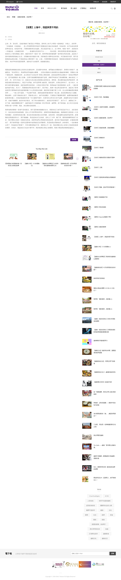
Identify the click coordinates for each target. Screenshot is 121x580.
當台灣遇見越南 (98, 435)
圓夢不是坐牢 (90, 510)
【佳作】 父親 (98, 167)
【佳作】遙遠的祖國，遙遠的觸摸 (104, 128)
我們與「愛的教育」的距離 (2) (103, 309)
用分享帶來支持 (95, 529)
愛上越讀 (74, 8)
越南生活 (105, 538)
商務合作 (96, 1)
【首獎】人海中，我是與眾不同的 (104, 237)
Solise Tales (99, 57)
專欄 (35, 8)
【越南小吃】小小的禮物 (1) (102, 246)
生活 (94, 515)
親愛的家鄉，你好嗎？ (25, 17)
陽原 (99, 61)
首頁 (8, 17)
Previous (6, 158)
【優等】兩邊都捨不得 (100, 197)
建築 (101, 510)
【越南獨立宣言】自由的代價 (103, 382)
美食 (111, 515)
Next (77, 158)
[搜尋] (112, 8)
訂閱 (112, 553)
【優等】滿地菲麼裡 (100, 227)
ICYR (107, 496)
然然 (99, 68)
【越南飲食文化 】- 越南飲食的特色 (104, 372)
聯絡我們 (113, 1)
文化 (110, 510)
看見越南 (64, 8)
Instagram (11, 1)
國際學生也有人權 (106, 505)
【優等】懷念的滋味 (100, 207)
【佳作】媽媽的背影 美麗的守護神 (104, 157)
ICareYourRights (94, 496)
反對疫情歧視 (90, 505)
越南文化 (93, 538)
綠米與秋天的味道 (99, 278)
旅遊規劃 (104, 1)
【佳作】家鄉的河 (99, 137)
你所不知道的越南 (104, 501)
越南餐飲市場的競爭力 (100, 340)
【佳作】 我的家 (99, 147)
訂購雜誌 (83, 8)
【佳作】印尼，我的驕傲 (101, 97)
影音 (42, 8)
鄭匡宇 (99, 72)
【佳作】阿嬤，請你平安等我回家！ (105, 187)
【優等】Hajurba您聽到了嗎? (102, 217)
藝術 (94, 519)
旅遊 (106, 529)
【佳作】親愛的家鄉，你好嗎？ (103, 118)
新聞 (86, 515)
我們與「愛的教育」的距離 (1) (103, 299)
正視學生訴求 (93, 534)
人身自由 (90, 501)
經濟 (103, 515)
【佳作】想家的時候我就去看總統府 (105, 177)
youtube (20, 1)
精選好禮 (93, 8)
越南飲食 (106, 534)
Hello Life (52, 8)
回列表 (74, 139)
